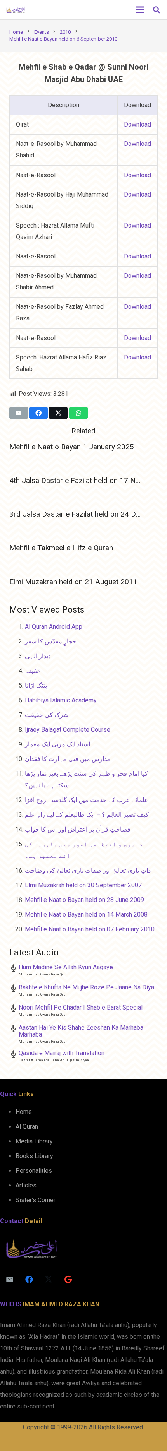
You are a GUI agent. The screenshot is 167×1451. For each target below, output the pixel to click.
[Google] (68, 1279)
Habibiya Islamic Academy (61, 700)
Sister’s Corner (36, 1200)
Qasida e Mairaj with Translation (61, 1053)
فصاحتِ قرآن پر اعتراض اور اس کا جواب (77, 829)
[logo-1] (15, 10)
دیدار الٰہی (38, 656)
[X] (48, 1279)
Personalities (34, 1170)
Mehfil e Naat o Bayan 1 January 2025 (71, 446)
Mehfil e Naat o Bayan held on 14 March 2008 (86, 914)
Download (137, 124)
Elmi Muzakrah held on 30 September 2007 (83, 885)
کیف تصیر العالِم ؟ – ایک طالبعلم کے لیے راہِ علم (87, 814)
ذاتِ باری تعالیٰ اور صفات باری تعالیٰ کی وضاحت (88, 870)
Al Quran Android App (53, 626)
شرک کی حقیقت (46, 715)
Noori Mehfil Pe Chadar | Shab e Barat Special (81, 1007)
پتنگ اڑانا (36, 685)
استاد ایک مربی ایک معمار (57, 744)
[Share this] (38, 413)
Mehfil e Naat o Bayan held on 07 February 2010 (90, 929)
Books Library (34, 1156)
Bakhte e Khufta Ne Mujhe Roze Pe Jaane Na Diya (86, 987)
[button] (156, 9)
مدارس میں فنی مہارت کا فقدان (68, 759)
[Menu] (140, 9)
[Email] (9, 1279)
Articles (26, 1185)
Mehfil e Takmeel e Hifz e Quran (61, 547)
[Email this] (18, 413)
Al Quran (27, 1126)
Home (24, 1112)
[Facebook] (29, 1279)
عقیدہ (33, 670)
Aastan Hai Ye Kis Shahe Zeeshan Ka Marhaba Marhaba (81, 1031)
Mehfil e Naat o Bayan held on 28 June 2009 (84, 899)
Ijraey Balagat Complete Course (67, 729)
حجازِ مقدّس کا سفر (51, 641)
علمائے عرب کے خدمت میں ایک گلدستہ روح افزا (86, 800)
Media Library (34, 1141)
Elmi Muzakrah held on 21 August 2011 (73, 581)
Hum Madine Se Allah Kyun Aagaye (66, 967)
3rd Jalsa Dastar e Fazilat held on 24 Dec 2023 (86, 514)
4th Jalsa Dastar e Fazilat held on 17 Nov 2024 (85, 480)
